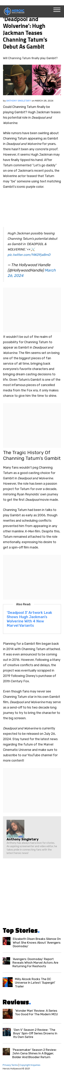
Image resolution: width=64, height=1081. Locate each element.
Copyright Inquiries (30, 1065)
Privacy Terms (10, 1065)
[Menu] (56, 10)
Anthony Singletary (18, 100)
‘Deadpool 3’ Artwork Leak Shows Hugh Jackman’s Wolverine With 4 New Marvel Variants (29, 619)
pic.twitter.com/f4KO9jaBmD (28, 255)
